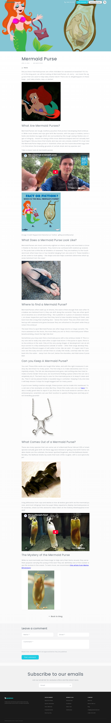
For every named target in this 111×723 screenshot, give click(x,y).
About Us (90, 700)
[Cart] (104, 2)
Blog (89, 706)
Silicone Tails (69, 700)
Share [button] (26, 68)
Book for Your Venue (95, 2)
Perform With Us (91, 703)
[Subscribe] (70, 685)
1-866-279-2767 (92, 713)
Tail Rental (68, 703)
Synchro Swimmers (49, 703)
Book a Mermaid (82, 2)
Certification (69, 710)
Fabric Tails (69, 706)
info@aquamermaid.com (94, 710)
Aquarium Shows (49, 700)
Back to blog (56, 616)
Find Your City (48, 713)
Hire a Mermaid (48, 706)
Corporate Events (49, 710)
